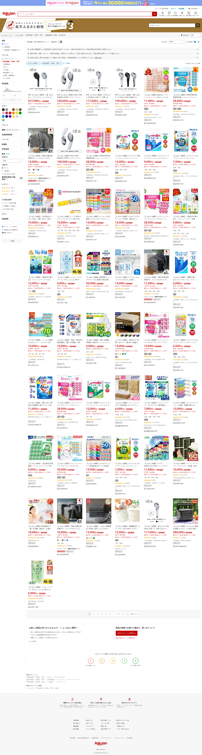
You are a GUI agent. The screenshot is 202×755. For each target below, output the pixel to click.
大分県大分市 (34, 365)
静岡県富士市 (34, 236)
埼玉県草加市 (150, 365)
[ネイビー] (6, 116)
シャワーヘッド (61, 682)
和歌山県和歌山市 (64, 367)
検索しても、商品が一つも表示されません (44, 637)
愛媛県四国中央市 (122, 426)
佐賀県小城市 (92, 363)
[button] (193, 9)
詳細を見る (98, 58)
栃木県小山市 (92, 239)
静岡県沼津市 (179, 245)
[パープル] (10, 116)
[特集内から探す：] (197, 25)
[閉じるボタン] (197, 49)
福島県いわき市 (64, 242)
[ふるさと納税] (45, 25)
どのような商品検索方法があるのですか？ (44, 635)
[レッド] (10, 113)
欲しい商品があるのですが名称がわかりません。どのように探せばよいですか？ (56, 632)
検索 (12, 100)
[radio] (2, 44)
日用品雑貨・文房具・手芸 (35, 677)
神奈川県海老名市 (180, 546)
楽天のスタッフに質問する (126, 633)
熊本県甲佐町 (179, 483)
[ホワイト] (10, 109)
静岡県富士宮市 (122, 181)
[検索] (154, 14)
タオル (49, 677)
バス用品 (50, 682)
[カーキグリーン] (20, 109)
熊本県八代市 (179, 120)
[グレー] (6, 109)
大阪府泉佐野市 (151, 123)
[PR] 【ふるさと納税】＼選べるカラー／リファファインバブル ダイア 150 (40, 97)
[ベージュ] (16, 109)
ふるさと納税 (19, 35)
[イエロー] (16, 113)
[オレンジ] (13, 113)
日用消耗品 (51, 679)
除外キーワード (7, 233)
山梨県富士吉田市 (35, 486)
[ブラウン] (13, 109)
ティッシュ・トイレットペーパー (68, 679)
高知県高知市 (34, 546)
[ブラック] (3, 109)
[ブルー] (3, 116)
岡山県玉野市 (121, 297)
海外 (8, 154)
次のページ (134, 614)
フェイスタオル (59, 677)
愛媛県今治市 (92, 546)
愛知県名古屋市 (35, 112)
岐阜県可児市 (179, 184)
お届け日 (4, 165)
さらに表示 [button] (6, 78)
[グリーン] (20, 113)
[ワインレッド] (6, 113)
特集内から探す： (155, 25)
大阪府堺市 (91, 297)
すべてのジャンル (7, 58)
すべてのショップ (7, 35)
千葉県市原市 (150, 489)
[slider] (2, 92)
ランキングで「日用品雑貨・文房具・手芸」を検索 (42, 688)
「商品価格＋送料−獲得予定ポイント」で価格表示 (41, 42)
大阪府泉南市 (121, 368)
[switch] (20, 178)
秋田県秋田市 (150, 242)
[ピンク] (3, 113)
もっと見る (32, 641)
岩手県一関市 (63, 303)
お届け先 (4, 157)
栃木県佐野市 (121, 236)
